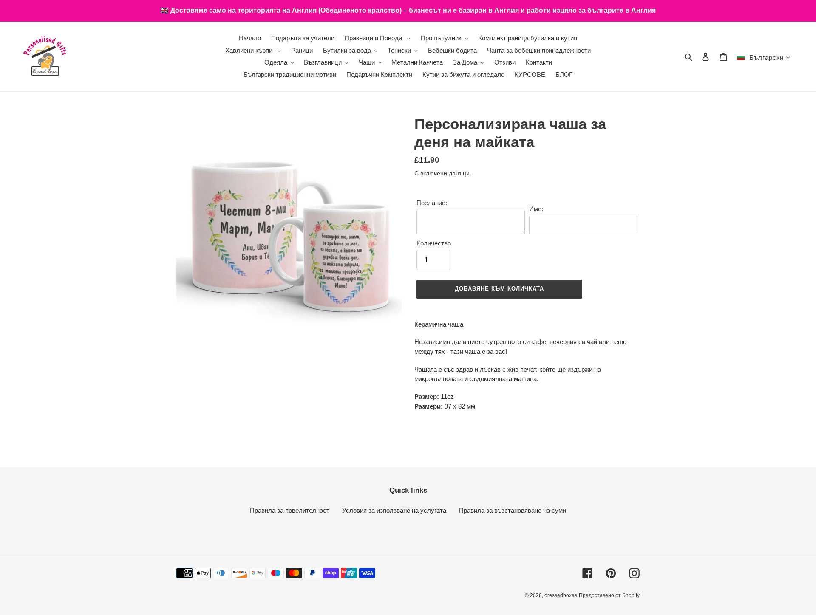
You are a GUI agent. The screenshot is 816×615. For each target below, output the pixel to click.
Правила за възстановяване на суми (512, 510)
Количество (433, 243)
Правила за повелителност (289, 510)
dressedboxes (560, 595)
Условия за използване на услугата (394, 510)
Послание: (431, 202)
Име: (536, 208)
